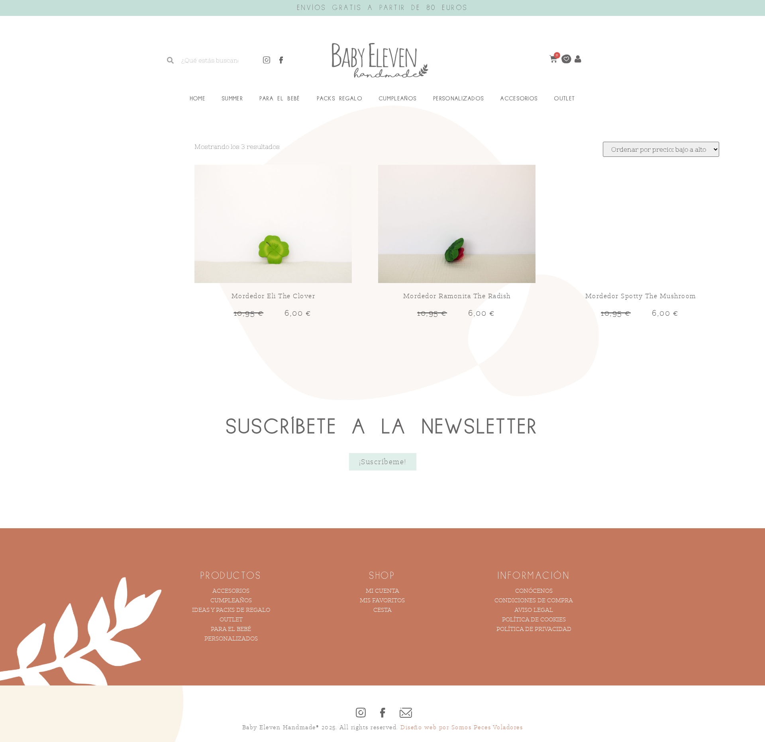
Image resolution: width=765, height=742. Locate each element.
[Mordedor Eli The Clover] (273, 225)
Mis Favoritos (382, 600)
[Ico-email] (404, 712)
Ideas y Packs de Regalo (231, 609)
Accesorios (519, 99)
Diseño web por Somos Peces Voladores (461, 727)
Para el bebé (231, 629)
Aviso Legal (533, 609)
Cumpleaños (398, 99)
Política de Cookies (534, 619)
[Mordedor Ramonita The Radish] (457, 225)
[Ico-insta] (266, 60)
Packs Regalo (340, 99)
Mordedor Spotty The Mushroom (640, 295)
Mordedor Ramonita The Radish (457, 295)
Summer (232, 99)
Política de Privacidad (533, 629)
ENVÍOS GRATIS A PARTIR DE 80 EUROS (382, 8)
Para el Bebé (279, 99)
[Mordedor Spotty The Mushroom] (640, 225)
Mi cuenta (382, 590)
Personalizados (458, 99)
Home (198, 99)
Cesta (382, 609)
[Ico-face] (281, 60)
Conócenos (534, 590)
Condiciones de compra (533, 600)
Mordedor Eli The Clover (273, 295)
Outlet (564, 99)
